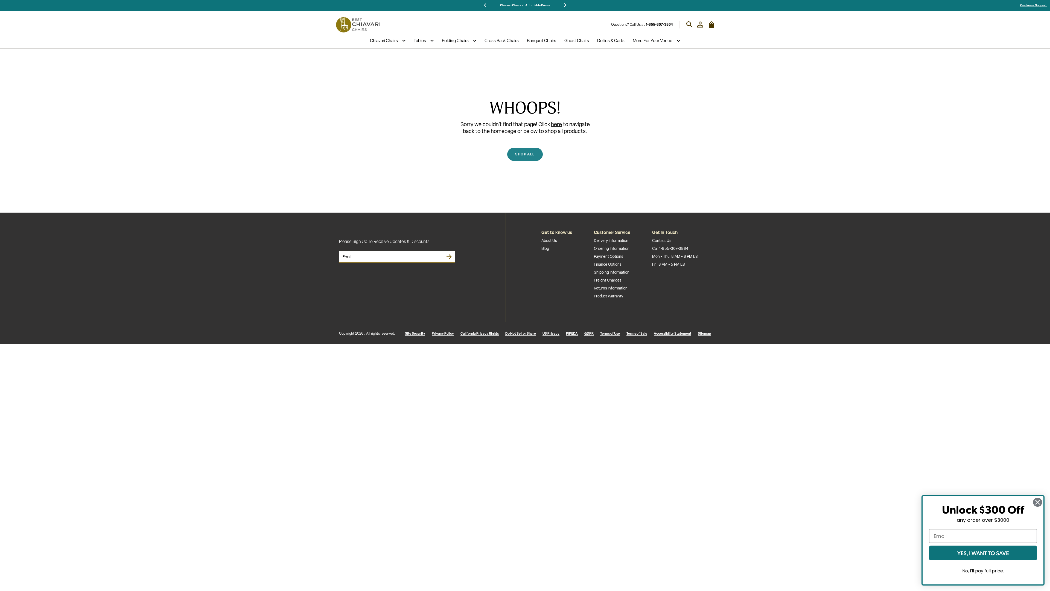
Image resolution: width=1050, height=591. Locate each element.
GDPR (589, 333)
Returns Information (611, 288)
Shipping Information (611, 272)
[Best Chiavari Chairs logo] (358, 24)
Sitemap (704, 333)
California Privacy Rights (479, 333)
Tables (420, 41)
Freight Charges (608, 280)
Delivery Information (611, 240)
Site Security (415, 333)
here (556, 124)
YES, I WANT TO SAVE (983, 553)
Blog (545, 248)
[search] (689, 24)
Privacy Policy (443, 333)
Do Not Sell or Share (520, 333)
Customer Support (1033, 5)
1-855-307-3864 (659, 24)
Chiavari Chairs (384, 41)
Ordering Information (611, 248)
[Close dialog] (1037, 502)
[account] (700, 24)
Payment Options (608, 256)
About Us (549, 240)
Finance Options (608, 264)
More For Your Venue (652, 41)
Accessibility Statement (672, 333)
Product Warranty (608, 296)
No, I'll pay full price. (983, 571)
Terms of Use (610, 333)
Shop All (525, 154)
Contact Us (661, 240)
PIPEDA (572, 333)
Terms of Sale (636, 333)
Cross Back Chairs (502, 41)
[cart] (711, 27)
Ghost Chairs (576, 41)
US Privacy (550, 333)
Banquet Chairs (541, 41)
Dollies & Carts (611, 41)
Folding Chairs (455, 41)
